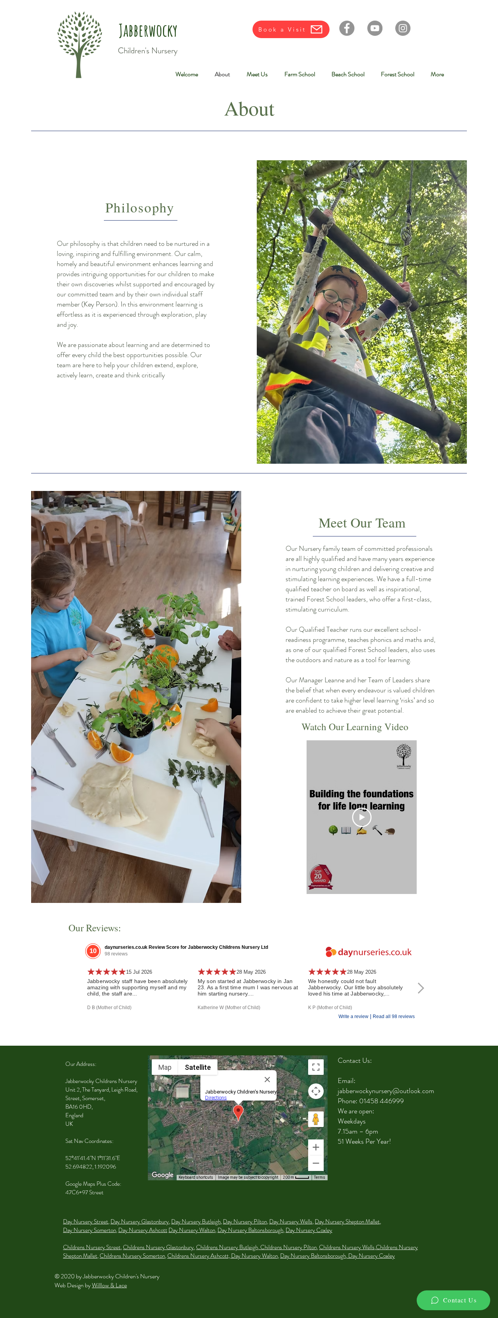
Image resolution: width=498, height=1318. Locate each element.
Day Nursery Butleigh (196, 1221)
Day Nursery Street (85, 1221)
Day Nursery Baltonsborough (250, 1230)
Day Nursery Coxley (309, 1230)
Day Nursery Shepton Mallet (347, 1221)
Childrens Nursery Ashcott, (199, 1255)
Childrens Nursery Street (92, 1247)
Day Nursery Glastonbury (139, 1221)
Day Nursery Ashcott (142, 1230)
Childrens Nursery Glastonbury (158, 1247)
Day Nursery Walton (191, 1230)
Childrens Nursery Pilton (288, 1247)
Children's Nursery (147, 50)
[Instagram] (402, 28)
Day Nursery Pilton (245, 1221)
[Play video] (362, 817)
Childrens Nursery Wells (347, 1247)
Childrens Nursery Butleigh (227, 1247)
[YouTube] (374, 28)
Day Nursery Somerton (89, 1230)
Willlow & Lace (109, 1285)
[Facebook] (346, 28)
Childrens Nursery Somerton (132, 1255)
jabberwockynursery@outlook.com (386, 1091)
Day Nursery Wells (290, 1221)
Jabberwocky (148, 30)
